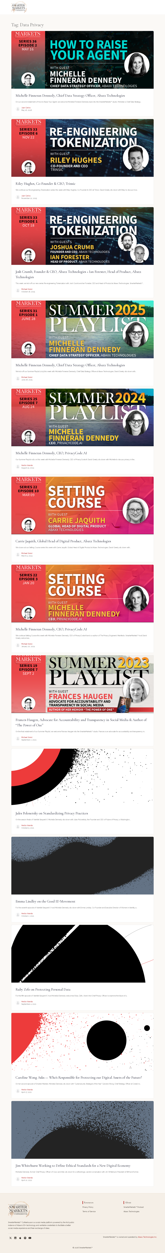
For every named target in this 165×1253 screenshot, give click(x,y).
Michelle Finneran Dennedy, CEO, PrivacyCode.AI (51, 453)
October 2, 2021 (27, 916)
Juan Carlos (26, 108)
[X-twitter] (10, 1238)
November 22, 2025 (29, 198)
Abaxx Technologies (131, 1211)
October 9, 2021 (27, 828)
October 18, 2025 (28, 292)
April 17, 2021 (26, 1092)
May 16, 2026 (26, 110)
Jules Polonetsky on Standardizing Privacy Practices (52, 813)
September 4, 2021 (28, 1004)
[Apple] (20, 1238)
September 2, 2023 (28, 740)
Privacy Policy (87, 1207)
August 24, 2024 (27, 468)
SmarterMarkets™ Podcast (134, 1207)
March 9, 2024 (26, 556)
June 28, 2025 (26, 380)
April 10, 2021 (26, 1180)
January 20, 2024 (28, 646)
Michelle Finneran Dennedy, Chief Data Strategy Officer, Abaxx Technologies (70, 95)
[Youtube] (29, 1238)
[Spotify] (25, 1238)
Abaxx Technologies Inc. (147, 1237)
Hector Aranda (27, 465)
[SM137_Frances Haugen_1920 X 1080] (82, 684)
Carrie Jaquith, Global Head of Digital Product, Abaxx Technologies (63, 541)
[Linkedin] (15, 1238)
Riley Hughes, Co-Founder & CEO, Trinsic (45, 183)
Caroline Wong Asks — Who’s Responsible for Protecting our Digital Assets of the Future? (79, 1077)
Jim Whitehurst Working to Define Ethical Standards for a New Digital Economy (73, 1165)
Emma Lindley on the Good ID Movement (45, 901)
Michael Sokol (26, 289)
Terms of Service (89, 1211)
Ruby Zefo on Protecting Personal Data (43, 989)
